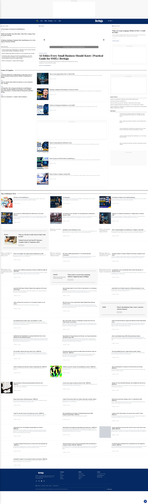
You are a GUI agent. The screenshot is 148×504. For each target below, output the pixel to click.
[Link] (10, 240)
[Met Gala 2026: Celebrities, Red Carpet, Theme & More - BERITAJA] (7, 355)
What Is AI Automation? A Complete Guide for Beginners (13, 60)
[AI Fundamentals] (56, 202)
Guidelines (62, 478)
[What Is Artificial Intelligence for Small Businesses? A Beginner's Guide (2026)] (105, 234)
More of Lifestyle (70, 279)
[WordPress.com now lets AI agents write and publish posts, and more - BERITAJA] (56, 371)
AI (55, 21)
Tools (60, 21)
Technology (43, 485)
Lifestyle (50, 485)
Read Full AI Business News (45, 65)
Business (39, 485)
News (41, 21)
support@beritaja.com (100, 475)
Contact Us (62, 475)
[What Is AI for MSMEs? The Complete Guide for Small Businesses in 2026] (7, 258)
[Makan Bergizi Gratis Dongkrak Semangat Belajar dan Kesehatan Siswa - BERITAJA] (56, 431)
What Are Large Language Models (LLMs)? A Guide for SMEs (128, 32)
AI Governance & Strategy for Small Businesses (13, 29)
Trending (50, 21)
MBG (45, 21)
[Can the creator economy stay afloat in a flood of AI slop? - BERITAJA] (56, 386)
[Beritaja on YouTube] (41, 481)
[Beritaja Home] (99, 21)
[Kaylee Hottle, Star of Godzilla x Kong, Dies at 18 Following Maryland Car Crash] (105, 291)
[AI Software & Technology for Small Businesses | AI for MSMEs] (43, 110)
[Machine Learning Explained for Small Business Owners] (43, 147)
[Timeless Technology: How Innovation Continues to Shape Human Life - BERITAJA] (7, 370)
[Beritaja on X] (36, 481)
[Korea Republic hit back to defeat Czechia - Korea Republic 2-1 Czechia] (7, 324)
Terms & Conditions (82, 475)
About (61, 473)
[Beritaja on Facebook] (44, 481)
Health (47, 485)
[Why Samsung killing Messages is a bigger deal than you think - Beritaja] (105, 354)
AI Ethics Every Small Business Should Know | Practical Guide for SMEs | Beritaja (71, 57)
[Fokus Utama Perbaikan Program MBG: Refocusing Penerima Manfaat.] (105, 339)
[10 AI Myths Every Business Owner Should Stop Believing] (105, 202)
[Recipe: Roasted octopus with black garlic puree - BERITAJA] (7, 402)
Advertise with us (55, 485)
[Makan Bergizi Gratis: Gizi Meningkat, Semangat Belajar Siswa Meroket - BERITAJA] (7, 431)
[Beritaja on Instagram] (39, 481)
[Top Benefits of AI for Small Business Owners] (56, 234)
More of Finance (21, 245)
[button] (44, 39)
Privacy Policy (81, 473)
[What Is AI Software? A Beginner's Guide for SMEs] (43, 178)
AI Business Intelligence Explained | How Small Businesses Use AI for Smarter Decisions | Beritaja (18, 40)
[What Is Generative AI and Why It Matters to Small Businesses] (43, 163)
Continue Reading (116, 40)
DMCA (80, 478)
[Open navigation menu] (37, 20)
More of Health (119, 312)
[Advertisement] (74, 10)
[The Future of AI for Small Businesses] (7, 202)
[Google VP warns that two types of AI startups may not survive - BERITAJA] (7, 416)
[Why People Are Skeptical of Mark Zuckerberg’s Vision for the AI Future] (43, 94)
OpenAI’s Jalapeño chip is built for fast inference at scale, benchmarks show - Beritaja (18, 53)
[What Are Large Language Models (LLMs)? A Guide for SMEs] (43, 78)
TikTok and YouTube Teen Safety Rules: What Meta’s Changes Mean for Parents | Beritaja (18, 34)
